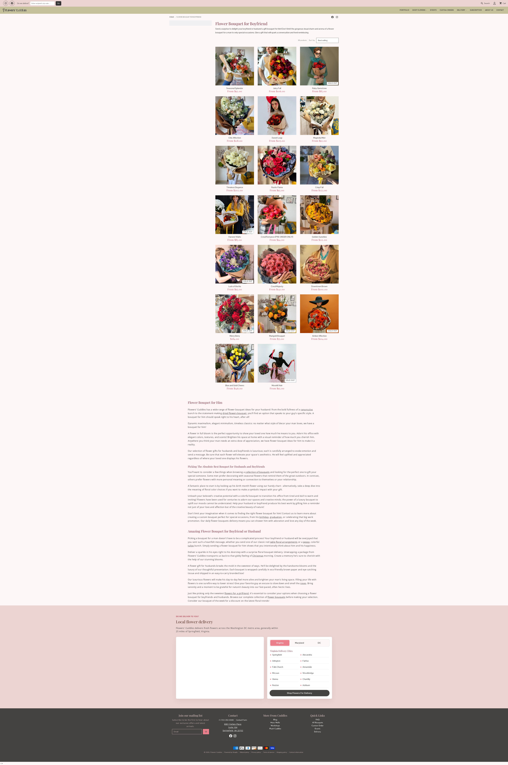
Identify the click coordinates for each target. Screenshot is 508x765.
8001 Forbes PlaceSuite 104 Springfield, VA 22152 (233, 727)
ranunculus (307, 409)
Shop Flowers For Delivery (299, 693)
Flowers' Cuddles (216, 752)
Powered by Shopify (231, 752)
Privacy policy (256, 752)
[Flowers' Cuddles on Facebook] (12, 3)
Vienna (275, 679)
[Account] (494, 3)
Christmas (257, 555)
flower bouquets (276, 597)
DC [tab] (319, 642)
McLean (275, 673)
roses (303, 583)
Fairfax (306, 660)
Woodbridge (308, 673)
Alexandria (307, 654)
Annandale (307, 667)
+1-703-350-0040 (226, 720)
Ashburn (306, 685)
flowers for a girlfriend (236, 593)
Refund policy (244, 752)
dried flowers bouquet (234, 413)
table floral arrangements (284, 542)
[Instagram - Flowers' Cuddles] (337, 17)
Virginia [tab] (280, 642)
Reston (275, 685)
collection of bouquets (257, 472)
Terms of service (268, 752)
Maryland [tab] (299, 642)
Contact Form (241, 720)
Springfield (277, 654)
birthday (264, 517)
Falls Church (277, 667)
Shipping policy (281, 752)
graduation (276, 517)
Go (58, 3)
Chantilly (306, 679)
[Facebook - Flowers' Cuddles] (332, 17)
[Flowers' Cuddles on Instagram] (5, 3)
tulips (191, 545)
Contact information (296, 752)
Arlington (276, 660)
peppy (306, 542)
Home (171, 17)
